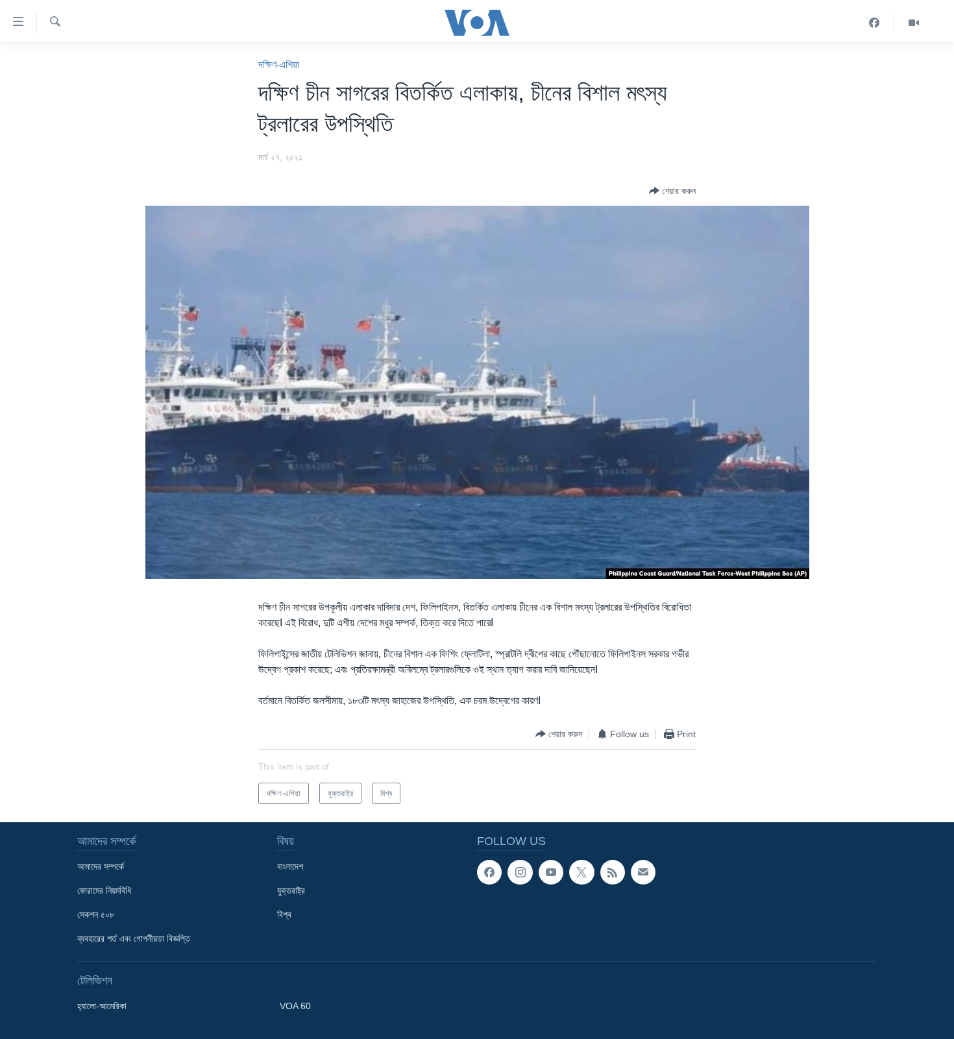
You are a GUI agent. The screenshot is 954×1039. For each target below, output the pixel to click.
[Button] (672, 191)
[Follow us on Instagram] (520, 872)
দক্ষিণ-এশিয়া (278, 64)
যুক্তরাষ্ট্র (291, 890)
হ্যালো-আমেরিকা (102, 1006)
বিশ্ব (284, 914)
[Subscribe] (643, 872)
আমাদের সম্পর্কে (100, 866)
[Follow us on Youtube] (551, 872)
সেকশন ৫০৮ (95, 914)
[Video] (913, 22)
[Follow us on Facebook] (489, 872)
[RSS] (612, 872)
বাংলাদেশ (290, 866)
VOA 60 (295, 1006)
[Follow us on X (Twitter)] (581, 872)
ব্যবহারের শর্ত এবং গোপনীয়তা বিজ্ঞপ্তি (133, 938)
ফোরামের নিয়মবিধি (104, 890)
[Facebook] (874, 22)
